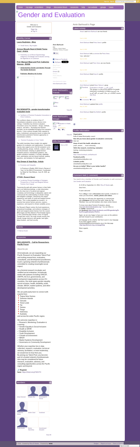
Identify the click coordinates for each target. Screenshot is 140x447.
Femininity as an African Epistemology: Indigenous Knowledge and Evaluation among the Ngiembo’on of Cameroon (34, 56)
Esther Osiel (31, 412)
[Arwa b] (61, 98)
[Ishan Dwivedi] (22, 391)
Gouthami (42, 412)
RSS (74, 124)
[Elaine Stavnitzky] (33, 422)
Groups (55, 71)
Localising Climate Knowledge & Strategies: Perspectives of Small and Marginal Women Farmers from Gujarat (34, 182)
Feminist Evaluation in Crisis (30, 140)
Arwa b (82, 31)
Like (56, 53)
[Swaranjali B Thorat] (44, 391)
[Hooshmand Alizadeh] (44, 422)
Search (138, 1)
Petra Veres (106, 53)
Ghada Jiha (31, 397)
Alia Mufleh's (97, 112)
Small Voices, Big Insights (28, 45)
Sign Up (106, 1)
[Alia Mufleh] (67, 98)
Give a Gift (64, 145)
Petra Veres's (98, 42)
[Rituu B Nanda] (56, 104)
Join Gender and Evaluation (82, 181)
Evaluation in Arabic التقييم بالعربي (101, 87)
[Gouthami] (44, 406)
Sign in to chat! (124, 445)
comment (97, 53)
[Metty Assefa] (22, 422)
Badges (96, 443)
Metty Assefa (21, 428)
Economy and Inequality (28, 165)
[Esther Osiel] (33, 406)
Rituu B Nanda (105, 185)
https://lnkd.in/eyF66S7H (31, 372)
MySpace (58, 62)
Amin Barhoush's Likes (59, 83)
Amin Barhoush (92, 31)
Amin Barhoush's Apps (59, 81)
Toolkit (41, 140)
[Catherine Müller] (22, 406)
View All (48, 435)
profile (101, 104)
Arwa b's (96, 74)
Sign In (112, 1)
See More (93, 95)
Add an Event (23, 231)
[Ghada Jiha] (33, 391)
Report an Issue (106, 443)
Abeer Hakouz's (99, 85)
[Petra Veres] (56, 98)
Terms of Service (118, 443)
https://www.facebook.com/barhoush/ (85, 154)
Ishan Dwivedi (21, 397)
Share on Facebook (61, 59)
